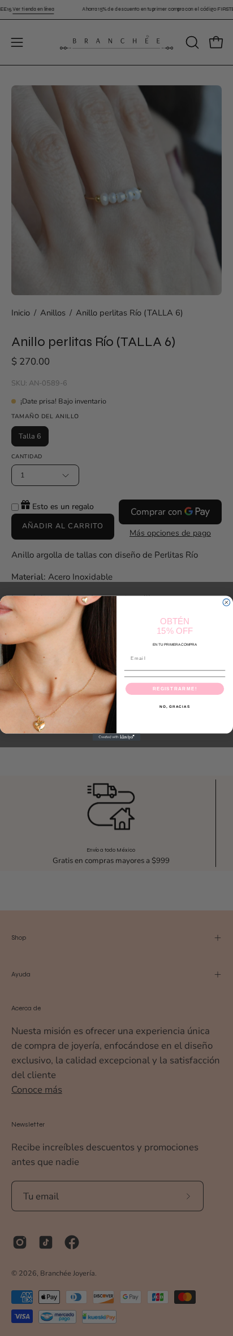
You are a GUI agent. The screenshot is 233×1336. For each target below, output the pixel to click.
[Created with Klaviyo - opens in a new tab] (117, 737)
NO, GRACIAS (174, 706)
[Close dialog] (226, 602)
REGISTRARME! (175, 688)
